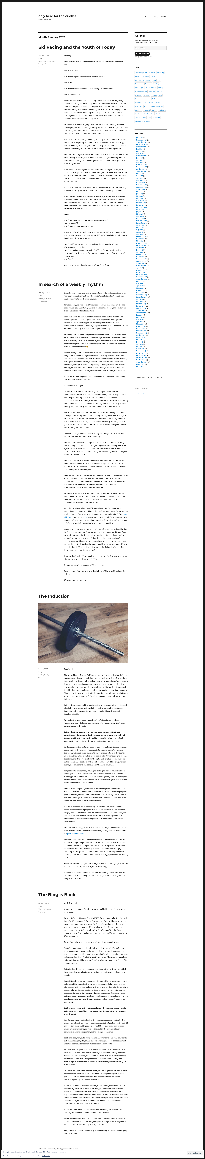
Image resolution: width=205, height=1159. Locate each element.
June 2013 (139, 250)
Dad (154, 80)
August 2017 (140, 225)
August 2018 (140, 209)
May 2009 (139, 299)
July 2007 (139, 340)
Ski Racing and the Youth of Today (76, 47)
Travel (144, 117)
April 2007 (139, 346)
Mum (144, 102)
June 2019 (139, 194)
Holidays (138, 95)
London (147, 99)
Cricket (148, 80)
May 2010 (139, 284)
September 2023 (141, 142)
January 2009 (140, 306)
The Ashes (138, 114)
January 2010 (140, 293)
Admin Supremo (141, 73)
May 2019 (139, 196)
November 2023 (141, 140)
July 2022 (139, 149)
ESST (85, 517)
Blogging (160, 73)
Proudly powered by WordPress (67, 1149)
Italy (160, 95)
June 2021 (139, 158)
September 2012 (141, 266)
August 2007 (140, 337)
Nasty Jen (138, 106)
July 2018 (139, 212)
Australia (152, 73)
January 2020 (140, 183)
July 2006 (139, 367)
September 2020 (141, 171)
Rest (49, 299)
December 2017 (141, 221)
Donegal (148, 84)
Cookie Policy (46, 1156)
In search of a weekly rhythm (70, 284)
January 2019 (140, 205)
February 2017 (141, 236)
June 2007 (139, 342)
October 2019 (140, 189)
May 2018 (139, 214)
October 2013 (140, 248)
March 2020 (140, 180)
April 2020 (139, 178)
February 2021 (141, 165)
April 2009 (139, 301)
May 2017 (139, 230)
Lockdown (139, 99)
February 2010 (141, 290)
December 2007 (141, 331)
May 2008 (139, 319)
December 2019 (141, 185)
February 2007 (141, 351)
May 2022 (139, 153)
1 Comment (42, 678)
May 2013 (139, 252)
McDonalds (156, 99)
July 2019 (139, 192)
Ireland (154, 95)
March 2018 (140, 216)
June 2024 (139, 138)
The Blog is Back (56, 894)
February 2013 (141, 254)
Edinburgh (139, 87)
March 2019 (140, 201)
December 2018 (141, 207)
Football (152, 91)
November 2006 (141, 358)
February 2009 (141, 304)
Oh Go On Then (142, 54)
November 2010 (141, 277)
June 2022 (139, 151)
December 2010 (141, 275)
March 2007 (140, 349)
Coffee (153, 76)
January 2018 (140, 218)
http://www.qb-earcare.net (144, 393)
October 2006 (140, 360)
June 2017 (139, 227)
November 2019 (141, 187)
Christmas (145, 76)
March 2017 (140, 234)
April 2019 (139, 198)
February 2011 (141, 270)
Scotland (147, 110)
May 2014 (139, 241)
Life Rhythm (42, 299)
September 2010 (141, 279)
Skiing (49, 61)
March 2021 (140, 162)
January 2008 (140, 328)
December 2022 (141, 144)
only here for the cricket (57, 16)
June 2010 (139, 281)
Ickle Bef (146, 95)
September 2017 (141, 223)
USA (149, 117)
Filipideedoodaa (141, 91)
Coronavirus (139, 80)
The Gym (47, 675)
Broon (137, 76)
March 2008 (140, 324)
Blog (40, 58)
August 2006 (140, 364)
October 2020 (140, 169)
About (164, 16)
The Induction (54, 596)
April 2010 (139, 286)
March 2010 (140, 288)
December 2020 (141, 167)
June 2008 (139, 317)
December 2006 (141, 355)
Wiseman (48, 909)
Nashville (158, 102)
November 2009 (141, 295)
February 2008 (141, 326)
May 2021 (139, 160)
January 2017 (140, 239)
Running (138, 110)
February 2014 (141, 243)
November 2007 (141, 333)
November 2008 (141, 308)
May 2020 (139, 176)
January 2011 (140, 272)
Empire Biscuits (150, 87)
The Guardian (149, 114)
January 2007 (140, 353)
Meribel (138, 102)
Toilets (137, 117)
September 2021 (141, 156)
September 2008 (141, 313)
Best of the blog (151, 16)
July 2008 (139, 315)
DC (159, 80)
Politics (146, 106)
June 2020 (139, 174)
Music (151, 102)
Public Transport (157, 106)
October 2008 (140, 310)
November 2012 (141, 261)
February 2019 (141, 203)
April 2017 (139, 232)
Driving (41, 675)
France (159, 91)
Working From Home (142, 121)
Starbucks (162, 110)
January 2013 (140, 257)
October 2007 (140, 335)
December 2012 (141, 259)
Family (160, 87)
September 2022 (141, 147)
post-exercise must (75, 834)
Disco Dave (42, 61)
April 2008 (139, 322)
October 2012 (140, 263)
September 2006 (141, 362)
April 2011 (139, 268)
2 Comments (42, 301)
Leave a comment (44, 67)
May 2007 (139, 344)
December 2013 (141, 245)
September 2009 (141, 297)
